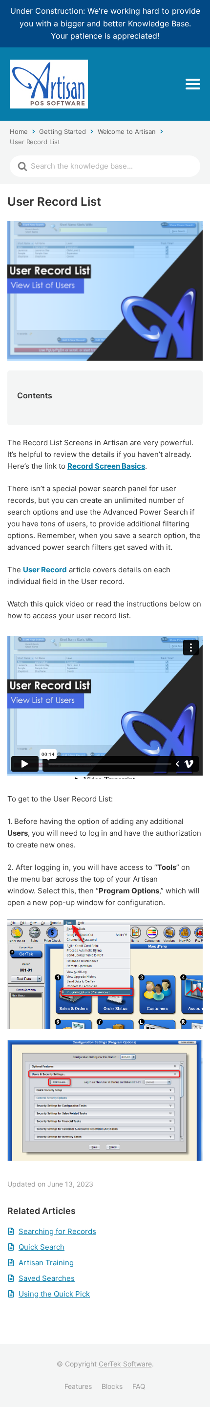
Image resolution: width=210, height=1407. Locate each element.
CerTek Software (125, 1364)
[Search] (22, 166)
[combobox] (113, 166)
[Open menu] (193, 84)
